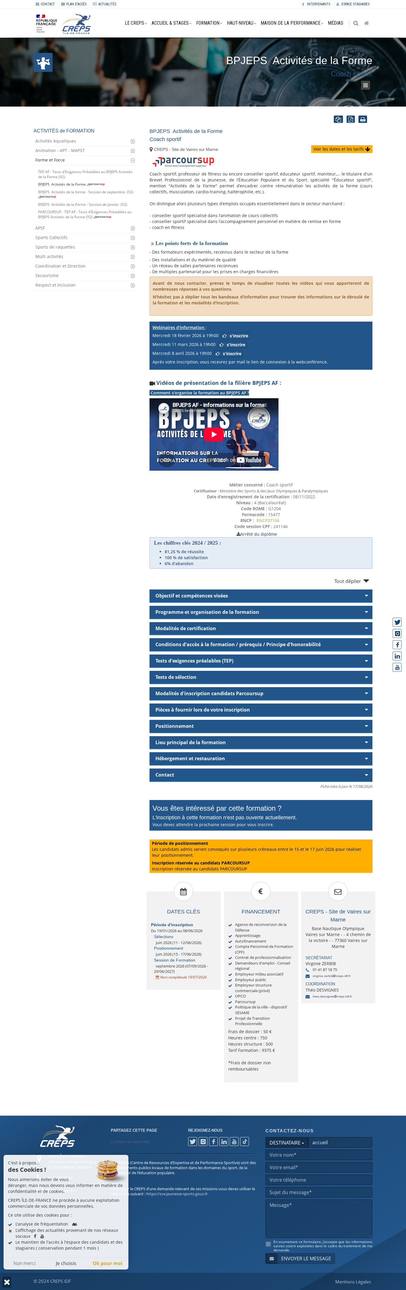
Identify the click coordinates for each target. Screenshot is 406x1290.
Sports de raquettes (55, 247)
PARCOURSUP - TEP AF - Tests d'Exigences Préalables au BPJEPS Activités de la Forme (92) (84, 214)
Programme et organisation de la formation (207, 612)
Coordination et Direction (60, 266)
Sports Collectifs (51, 237)
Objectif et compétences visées (191, 595)
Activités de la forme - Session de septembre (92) (85, 192)
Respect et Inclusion (55, 285)
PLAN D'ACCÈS (76, 4)
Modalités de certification (185, 628)
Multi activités (49, 256)
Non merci (24, 1263)
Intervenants (318, 4)
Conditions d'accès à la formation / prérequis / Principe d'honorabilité (238, 644)
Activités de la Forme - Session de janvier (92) (82, 204)
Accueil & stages (170, 23)
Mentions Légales (353, 1282)
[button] (6, 1282)
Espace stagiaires (355, 4)
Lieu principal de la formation (190, 742)
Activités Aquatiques (55, 141)
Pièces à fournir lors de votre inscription (202, 709)
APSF (40, 228)
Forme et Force (50, 160)
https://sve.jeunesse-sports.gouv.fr (177, 1193)
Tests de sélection (175, 677)
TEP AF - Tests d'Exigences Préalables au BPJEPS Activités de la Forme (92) (85, 174)
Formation (207, 23)
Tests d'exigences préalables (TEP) (194, 660)
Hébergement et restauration (190, 758)
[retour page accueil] (367, 23)
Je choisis (66, 1263)
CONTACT (48, 4)
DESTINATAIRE (286, 1142)
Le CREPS (134, 23)
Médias (335, 23)
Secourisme (47, 275)
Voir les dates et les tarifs (339, 149)
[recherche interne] (356, 23)
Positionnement (174, 726)
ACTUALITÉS (107, 4)
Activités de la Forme (62, 184)
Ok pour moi (107, 1263)
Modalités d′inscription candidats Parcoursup (209, 693)
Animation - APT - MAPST (60, 150)
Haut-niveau (240, 23)
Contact (164, 775)
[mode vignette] (366, 85)
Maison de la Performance (290, 23)
